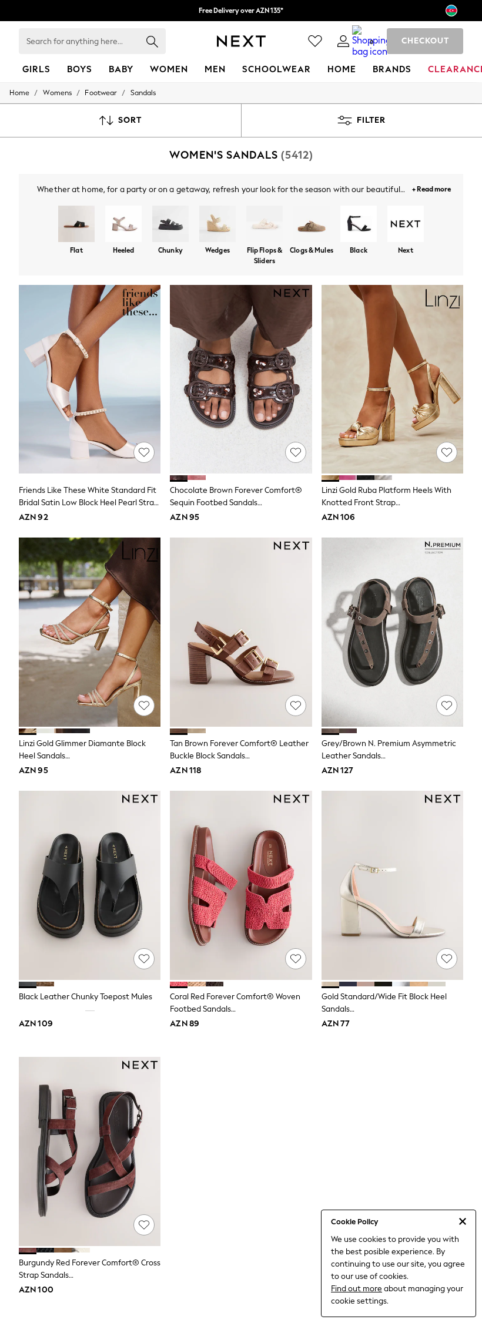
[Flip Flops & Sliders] (264, 225)
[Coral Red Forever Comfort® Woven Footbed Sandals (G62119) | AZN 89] (241, 885)
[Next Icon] (241, 41)
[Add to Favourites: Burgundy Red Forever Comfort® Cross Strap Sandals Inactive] (144, 1225)
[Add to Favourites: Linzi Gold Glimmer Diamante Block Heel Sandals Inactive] (144, 706)
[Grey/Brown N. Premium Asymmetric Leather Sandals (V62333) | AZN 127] (392, 632)
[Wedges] (217, 225)
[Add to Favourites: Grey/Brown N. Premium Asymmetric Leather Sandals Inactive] (447, 706)
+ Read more (431, 187)
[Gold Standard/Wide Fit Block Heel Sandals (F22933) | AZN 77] (392, 885)
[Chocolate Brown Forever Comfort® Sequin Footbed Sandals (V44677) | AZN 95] (241, 379)
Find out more (356, 1289)
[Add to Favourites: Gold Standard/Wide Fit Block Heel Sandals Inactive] (447, 959)
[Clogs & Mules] (311, 225)
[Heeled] (123, 225)
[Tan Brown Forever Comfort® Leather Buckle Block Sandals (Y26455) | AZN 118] (241, 632)
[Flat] (76, 225)
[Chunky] (170, 225)
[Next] (405, 225)
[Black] (358, 225)
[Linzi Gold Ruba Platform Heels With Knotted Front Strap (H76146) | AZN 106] (392, 379)
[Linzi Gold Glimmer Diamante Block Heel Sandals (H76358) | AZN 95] (89, 632)
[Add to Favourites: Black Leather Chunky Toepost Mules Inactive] (144, 959)
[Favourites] (315, 41)
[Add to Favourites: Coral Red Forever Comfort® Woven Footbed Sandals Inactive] (296, 959)
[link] (343, 41)
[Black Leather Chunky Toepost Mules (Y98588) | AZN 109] (89, 885)
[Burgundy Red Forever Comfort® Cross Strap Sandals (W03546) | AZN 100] (89, 1151)
